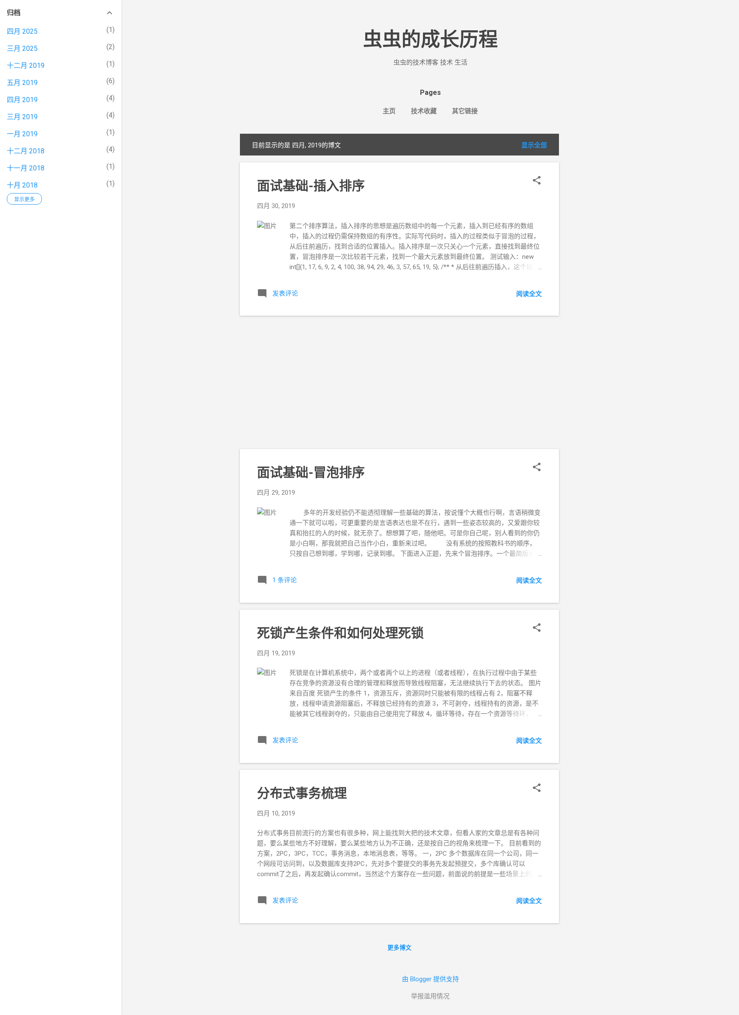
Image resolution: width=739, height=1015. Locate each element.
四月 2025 (22, 31)
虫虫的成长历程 (430, 39)
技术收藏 (424, 111)
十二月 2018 (25, 151)
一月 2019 (22, 134)
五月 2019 (22, 83)
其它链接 (465, 111)
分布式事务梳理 (302, 793)
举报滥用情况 (430, 996)
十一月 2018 (25, 168)
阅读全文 (529, 294)
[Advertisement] (593, 262)
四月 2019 (22, 100)
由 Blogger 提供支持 (430, 979)
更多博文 (399, 947)
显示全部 (534, 145)
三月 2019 (22, 117)
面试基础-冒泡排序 (311, 472)
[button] (537, 181)
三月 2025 (22, 48)
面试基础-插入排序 (311, 185)
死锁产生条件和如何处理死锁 (340, 632)
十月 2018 (22, 185)
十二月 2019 (25, 66)
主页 (389, 111)
